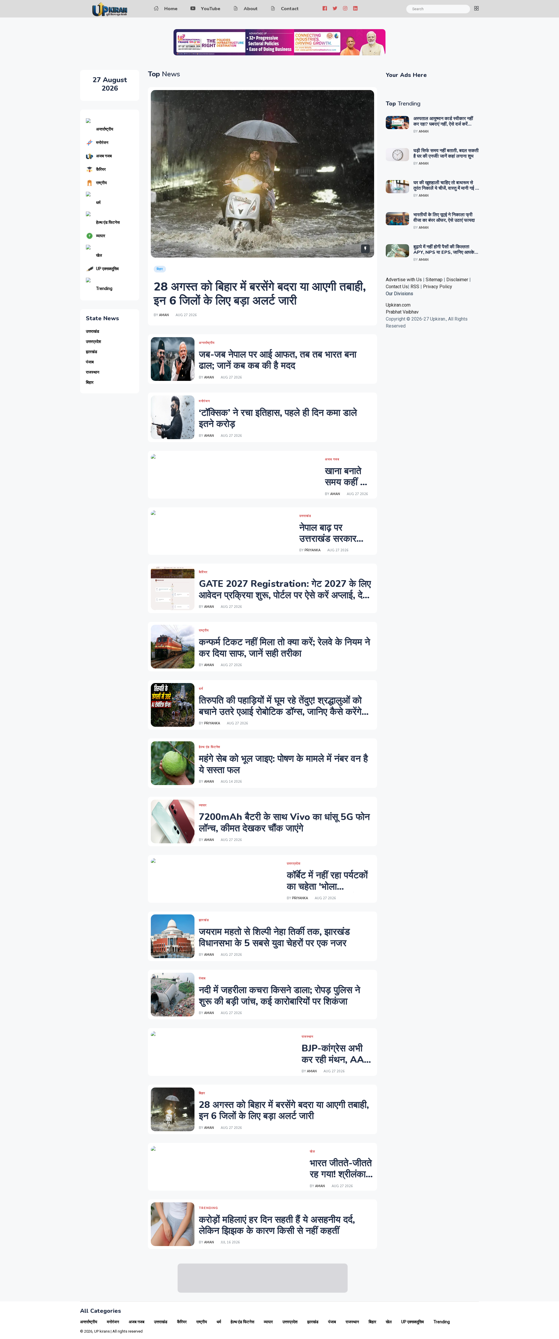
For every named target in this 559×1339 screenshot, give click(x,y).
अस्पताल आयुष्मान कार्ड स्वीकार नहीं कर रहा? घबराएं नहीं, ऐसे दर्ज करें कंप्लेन (443, 124)
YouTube (210, 9)
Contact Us (397, 286)
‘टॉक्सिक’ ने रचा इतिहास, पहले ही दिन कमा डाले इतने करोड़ (278, 418)
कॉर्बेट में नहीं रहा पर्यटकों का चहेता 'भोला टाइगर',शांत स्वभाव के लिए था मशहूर (330, 892)
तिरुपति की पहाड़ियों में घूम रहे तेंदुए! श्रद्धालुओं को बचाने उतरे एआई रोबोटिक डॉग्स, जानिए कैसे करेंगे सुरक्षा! (280, 711)
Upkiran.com (398, 305)
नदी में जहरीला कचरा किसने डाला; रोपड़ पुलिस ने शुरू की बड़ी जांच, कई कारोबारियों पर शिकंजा (279, 995)
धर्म (98, 202)
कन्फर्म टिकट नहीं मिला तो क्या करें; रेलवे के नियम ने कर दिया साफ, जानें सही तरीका (284, 647)
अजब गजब (104, 156)
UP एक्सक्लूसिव (107, 268)
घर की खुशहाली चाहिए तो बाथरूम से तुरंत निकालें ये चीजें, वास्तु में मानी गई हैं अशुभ (445, 188)
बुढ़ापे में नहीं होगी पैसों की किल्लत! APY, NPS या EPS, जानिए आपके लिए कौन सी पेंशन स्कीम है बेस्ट (443, 252)
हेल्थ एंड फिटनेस (108, 222)
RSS (415, 286)
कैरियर (101, 169)
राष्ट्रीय (101, 182)
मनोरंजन (102, 142)
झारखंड (91, 352)
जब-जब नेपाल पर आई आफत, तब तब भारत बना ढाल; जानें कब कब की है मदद (277, 360)
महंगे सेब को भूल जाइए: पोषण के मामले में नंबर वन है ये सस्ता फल (283, 764)
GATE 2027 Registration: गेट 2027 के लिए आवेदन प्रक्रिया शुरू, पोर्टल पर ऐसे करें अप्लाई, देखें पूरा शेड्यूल (285, 595)
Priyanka (313, 550)
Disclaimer (457, 279)
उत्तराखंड (92, 331)
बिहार (89, 382)
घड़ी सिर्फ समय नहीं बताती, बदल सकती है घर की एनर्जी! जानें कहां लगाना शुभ (446, 153)
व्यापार (100, 235)
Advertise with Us (404, 279)
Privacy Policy (437, 286)
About (251, 9)
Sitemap (434, 279)
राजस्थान (92, 372)
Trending (104, 288)
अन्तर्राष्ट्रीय (104, 129)
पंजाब (90, 362)
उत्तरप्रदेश (93, 341)
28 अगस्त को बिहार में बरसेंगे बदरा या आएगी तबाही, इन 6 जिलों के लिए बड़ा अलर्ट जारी (260, 294)
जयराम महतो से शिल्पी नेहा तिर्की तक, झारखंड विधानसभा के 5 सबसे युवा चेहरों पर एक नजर (274, 937)
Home (171, 9)
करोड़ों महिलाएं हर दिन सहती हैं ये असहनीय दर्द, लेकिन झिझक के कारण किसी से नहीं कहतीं (277, 1225)
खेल (99, 255)
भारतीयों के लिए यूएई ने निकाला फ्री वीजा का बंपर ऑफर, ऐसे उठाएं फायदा (444, 218)
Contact (290, 9)
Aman (164, 315)
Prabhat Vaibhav (402, 312)
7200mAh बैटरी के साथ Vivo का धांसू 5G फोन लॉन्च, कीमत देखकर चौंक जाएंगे (284, 822)
